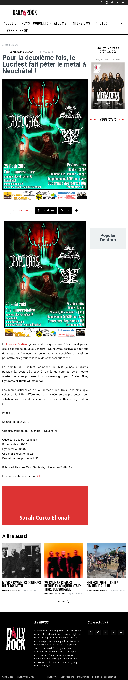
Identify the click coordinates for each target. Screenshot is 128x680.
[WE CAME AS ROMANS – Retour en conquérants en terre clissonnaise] (63, 560)
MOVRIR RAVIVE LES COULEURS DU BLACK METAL (21, 584)
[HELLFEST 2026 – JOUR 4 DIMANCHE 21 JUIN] (106, 560)
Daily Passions (67, 676)
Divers (9, 30)
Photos (102, 23)
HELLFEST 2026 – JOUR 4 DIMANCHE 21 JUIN (103, 584)
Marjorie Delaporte (54, 593)
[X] (117, 2)
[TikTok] (112, 2)
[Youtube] (123, 2)
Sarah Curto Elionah (21, 52)
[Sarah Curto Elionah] (5, 51)
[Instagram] (106, 2)
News (26, 23)
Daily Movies (83, 676)
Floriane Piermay (11, 590)
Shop (24, 30)
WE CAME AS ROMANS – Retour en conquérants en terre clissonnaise (63, 586)
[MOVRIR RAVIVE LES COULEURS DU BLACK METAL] (21, 560)
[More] (76, 210)
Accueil (10, 23)
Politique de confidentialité (105, 676)
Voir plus (62, 601)
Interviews (81, 23)
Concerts (41, 23)
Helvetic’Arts (52, 676)
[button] (122, 23)
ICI (38, 476)
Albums (60, 23)
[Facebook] (101, 2)
